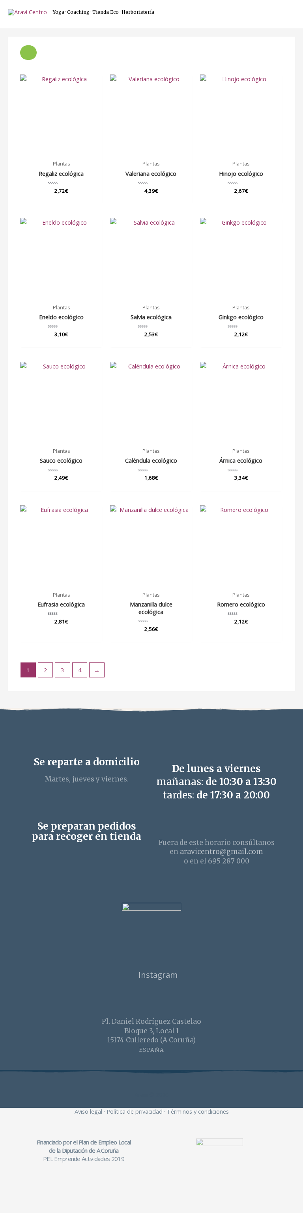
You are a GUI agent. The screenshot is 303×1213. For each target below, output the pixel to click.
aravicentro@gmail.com (221, 851)
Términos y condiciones (198, 1111)
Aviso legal (88, 1111)
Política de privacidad (135, 1111)
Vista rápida (61, 149)
